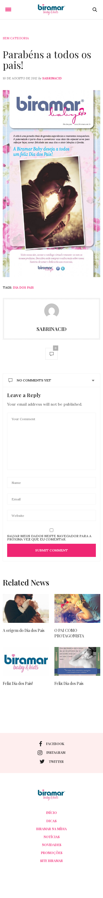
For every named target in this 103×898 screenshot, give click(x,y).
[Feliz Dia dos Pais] (77, 661)
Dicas (51, 821)
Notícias (52, 837)
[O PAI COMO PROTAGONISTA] (77, 608)
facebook (55, 743)
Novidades (51, 845)
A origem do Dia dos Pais (23, 630)
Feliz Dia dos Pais (68, 683)
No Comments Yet (34, 380)
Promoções (51, 852)
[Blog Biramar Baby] (51, 9)
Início (51, 812)
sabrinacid (52, 78)
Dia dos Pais (23, 287)
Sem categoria (16, 38)
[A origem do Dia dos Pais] (26, 608)
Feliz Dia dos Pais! (18, 683)
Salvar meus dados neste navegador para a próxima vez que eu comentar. (49, 537)
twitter (56, 761)
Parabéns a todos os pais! (47, 60)
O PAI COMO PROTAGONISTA (69, 633)
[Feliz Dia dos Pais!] (26, 661)
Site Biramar (51, 860)
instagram (55, 752)
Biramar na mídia (51, 829)
